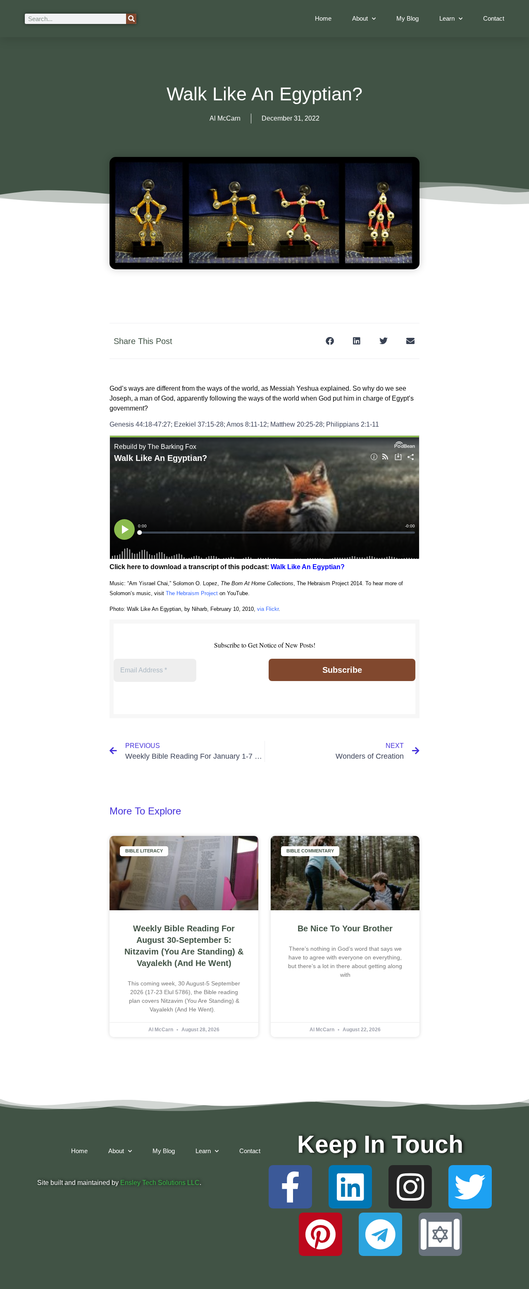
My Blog (407, 18)
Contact (493, 18)
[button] (329, 341)
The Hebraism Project (192, 593)
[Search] (131, 19)
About (360, 18)
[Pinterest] (320, 1234)
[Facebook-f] (290, 1186)
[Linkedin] (350, 1186)
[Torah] (440, 1234)
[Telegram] (380, 1234)
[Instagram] (410, 1186)
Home (323, 18)
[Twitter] (470, 1186)
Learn (447, 18)
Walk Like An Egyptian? (308, 566)
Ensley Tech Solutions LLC (160, 1182)
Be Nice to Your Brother (345, 928)
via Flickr (268, 609)
